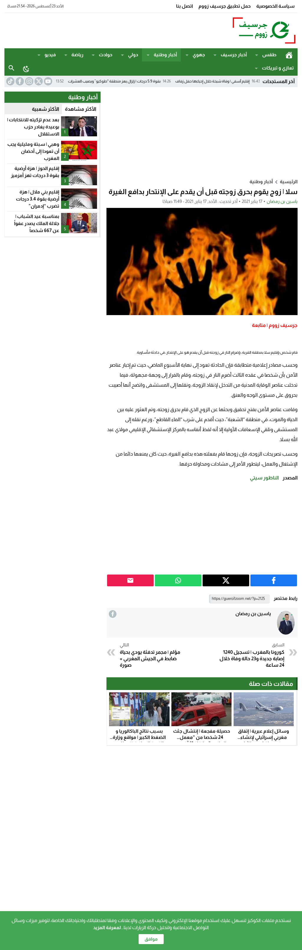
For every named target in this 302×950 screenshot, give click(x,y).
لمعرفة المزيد (107, 927)
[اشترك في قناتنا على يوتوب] (47, 81)
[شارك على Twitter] (226, 580)
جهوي (199, 54)
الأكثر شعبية (45, 109)
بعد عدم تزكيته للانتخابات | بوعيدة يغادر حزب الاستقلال (33, 126)
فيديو (50, 54)
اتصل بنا (184, 6)
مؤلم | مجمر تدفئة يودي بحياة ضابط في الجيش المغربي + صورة (150, 655)
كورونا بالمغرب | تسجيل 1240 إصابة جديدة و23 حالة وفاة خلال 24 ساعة (251, 655)
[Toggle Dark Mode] (26, 69)
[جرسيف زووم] (258, 30)
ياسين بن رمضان (282, 201)
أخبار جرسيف (234, 54)
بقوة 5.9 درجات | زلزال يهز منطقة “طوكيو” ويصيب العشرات (137, 81)
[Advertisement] (111, 29)
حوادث (105, 54)
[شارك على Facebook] (274, 580)
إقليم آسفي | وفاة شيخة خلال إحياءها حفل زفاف (235, 81)
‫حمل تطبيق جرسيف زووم (224, 6)
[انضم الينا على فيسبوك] (19, 81)
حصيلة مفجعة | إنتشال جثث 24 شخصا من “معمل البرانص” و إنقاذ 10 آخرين (201, 737)
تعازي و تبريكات (278, 67)
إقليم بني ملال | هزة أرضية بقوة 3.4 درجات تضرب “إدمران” (37, 198)
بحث (11, 68)
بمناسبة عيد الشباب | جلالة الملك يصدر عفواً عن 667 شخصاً (36, 223)
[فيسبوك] (113, 614)
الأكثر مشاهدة (80, 109)
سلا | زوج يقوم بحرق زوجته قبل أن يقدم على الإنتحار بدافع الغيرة (203, 192)
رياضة (77, 54)
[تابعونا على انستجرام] (28, 81)
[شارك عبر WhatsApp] (178, 580)
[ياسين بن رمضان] (286, 623)
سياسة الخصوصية (275, 6)
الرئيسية (289, 55)
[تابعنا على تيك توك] (9, 81)
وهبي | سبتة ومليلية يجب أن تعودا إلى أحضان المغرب (33, 151)
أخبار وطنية (165, 54)
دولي (133, 54)
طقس (269, 54)
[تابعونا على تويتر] (38, 81)
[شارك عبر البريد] (130, 580)
